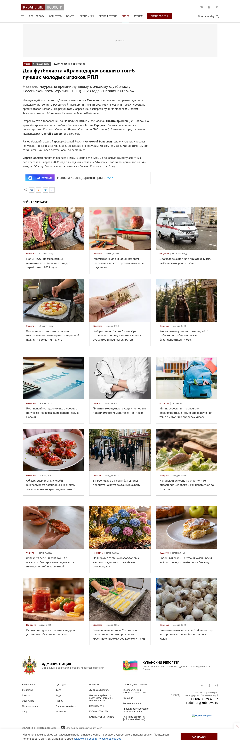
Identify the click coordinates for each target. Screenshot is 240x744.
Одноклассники (209, 7)
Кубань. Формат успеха (101, 716)
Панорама (94, 684)
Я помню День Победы (135, 684)
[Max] (52, 190)
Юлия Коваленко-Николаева (69, 64)
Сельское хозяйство (66, 706)
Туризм (138, 16)
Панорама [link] (164, 326)
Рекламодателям (132, 703)
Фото (58, 690)
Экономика (87, 16)
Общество (55, 16)
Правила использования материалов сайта (136, 710)
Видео (59, 695)
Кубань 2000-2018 (99, 711)
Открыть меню (23, 16)
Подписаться (43, 177)
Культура (61, 684)
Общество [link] (31, 254)
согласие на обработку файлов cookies (97, 738)
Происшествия (108, 16)
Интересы (61, 711)
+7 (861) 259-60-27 (204, 699)
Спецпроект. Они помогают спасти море (135, 691)
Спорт (125, 16)
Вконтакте (201, 7)
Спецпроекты (159, 16)
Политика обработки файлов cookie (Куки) (134, 718)
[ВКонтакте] (31, 190)
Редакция (128, 698)
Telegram (216, 7)
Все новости (37, 16)
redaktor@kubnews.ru (202, 703)
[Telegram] (45, 190)
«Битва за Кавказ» (99, 690)
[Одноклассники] (38, 190)
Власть (70, 16)
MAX (109, 178)
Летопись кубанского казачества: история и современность (101, 698)
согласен (199, 736)
